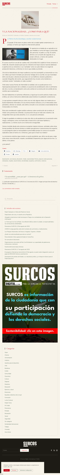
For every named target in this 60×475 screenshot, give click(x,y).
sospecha (31, 161)
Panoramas (8, 408)
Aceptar (6, 470)
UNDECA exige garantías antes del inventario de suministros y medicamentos (26, 229)
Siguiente (54, 165)
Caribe (6, 371)
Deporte (7, 381)
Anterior (6, 165)
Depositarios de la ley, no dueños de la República (18, 214)
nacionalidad (30, 159)
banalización (5, 159)
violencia (43, 161)
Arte (6, 366)
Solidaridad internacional (11, 424)
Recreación (8, 413)
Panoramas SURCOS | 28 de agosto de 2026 (17, 226)
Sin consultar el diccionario (12, 239)
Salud (6, 416)
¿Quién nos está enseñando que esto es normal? (18, 234)
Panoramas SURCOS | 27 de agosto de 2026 (17, 249)
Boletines (7, 368)
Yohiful (37, 459)
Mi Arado (7, 405)
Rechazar (14, 470)
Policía (36, 159)
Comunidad (8, 373)
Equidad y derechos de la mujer (32, 35)
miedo (24, 159)
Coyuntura (7, 376)
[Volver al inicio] (6, 4)
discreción (19, 159)
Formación (7, 397)
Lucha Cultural (9, 400)
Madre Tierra (8, 403)
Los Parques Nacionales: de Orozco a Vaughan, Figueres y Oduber (23, 231)
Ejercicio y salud (9, 389)
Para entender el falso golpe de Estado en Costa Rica (19, 237)
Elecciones (7, 392)
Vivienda (7, 429)
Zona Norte (8, 432)
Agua (6, 352)
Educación (7, 387)
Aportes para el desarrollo (12, 363)
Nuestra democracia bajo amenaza (14, 247)
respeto (11, 161)
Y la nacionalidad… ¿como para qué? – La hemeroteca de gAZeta (24, 177)
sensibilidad (24, 161)
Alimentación (8, 358)
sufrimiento (37, 161)
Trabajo (7, 427)
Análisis (22, 35)
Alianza (7, 355)
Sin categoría (8, 421)
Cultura (7, 379)
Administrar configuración (26, 470)
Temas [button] (54, 4)
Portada (49, 4)
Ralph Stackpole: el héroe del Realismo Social (17, 212)
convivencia (13, 159)
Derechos (7, 384)
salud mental (17, 161)
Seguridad (7, 419)
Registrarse (24, 450)
